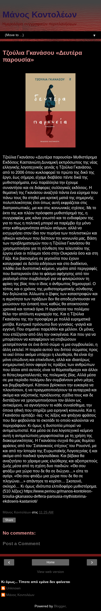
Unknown (13, 588)
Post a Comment (21, 543)
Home (51, 562)
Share (9, 520)
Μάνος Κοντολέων (39, 14)
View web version (50, 572)
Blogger (60, 606)
